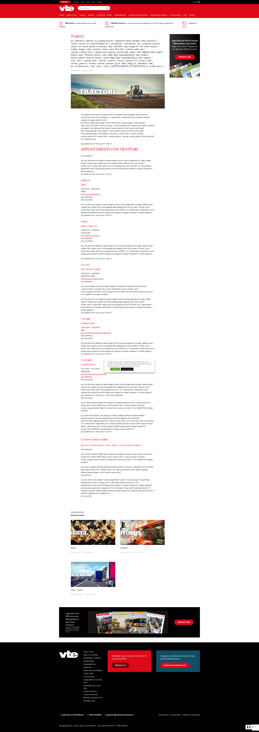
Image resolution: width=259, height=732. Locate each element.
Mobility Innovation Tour (92, 698)
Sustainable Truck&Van (92, 658)
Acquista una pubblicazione (175, 665)
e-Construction (175, 15)
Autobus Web (88, 661)
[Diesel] (93, 532)
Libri (185, 15)
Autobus (91, 15)
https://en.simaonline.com (90, 194)
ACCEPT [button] (115, 369)
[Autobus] (142, 532)
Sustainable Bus (120, 15)
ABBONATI (65, 2)
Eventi (88, 2)
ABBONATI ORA (184, 622)
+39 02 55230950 (94, 715)
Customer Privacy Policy (191, 715)
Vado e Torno (71, 15)
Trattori (82, 15)
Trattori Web (88, 673)
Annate (192, 15)
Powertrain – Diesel (104, 15)
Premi (93, 2)
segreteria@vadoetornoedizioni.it (120, 715)
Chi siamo (76, 2)
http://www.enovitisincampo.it (92, 279)
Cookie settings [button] (127, 369)
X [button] (151, 362)
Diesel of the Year (90, 691)
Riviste (61, 15)
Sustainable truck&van (158, 15)
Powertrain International (138, 15)
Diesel (73, 548)
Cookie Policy (175, 715)
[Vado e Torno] (66, 8)
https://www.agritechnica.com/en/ (93, 374)
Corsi (82, 2)
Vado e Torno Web (90, 655)
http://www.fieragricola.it (90, 235)
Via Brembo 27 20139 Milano (72, 715)
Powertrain (87, 667)
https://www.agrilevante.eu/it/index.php (96, 333)
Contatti (99, 2)
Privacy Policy (164, 715)
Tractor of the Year (90, 694)
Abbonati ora (120, 665)
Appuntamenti (89, 552)
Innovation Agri (89, 701)
